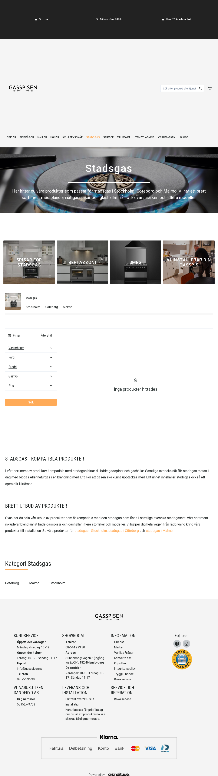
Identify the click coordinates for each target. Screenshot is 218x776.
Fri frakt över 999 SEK (80, 699)
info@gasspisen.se (30, 668)
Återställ (46, 335)
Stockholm (57, 583)
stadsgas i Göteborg (123, 531)
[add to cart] (209, 88)
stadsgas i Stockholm (91, 531)
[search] (200, 88)
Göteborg (12, 583)
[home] (23, 88)
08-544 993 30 (75, 647)
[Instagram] (186, 644)
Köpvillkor (120, 663)
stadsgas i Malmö (159, 531)
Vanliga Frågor (123, 652)
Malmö (34, 583)
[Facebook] (177, 644)
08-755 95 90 (26, 679)
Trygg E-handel (124, 674)
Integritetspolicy (125, 668)
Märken (119, 647)
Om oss (119, 642)
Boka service (122, 679)
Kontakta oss (123, 658)
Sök (31, 402)
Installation (73, 704)
